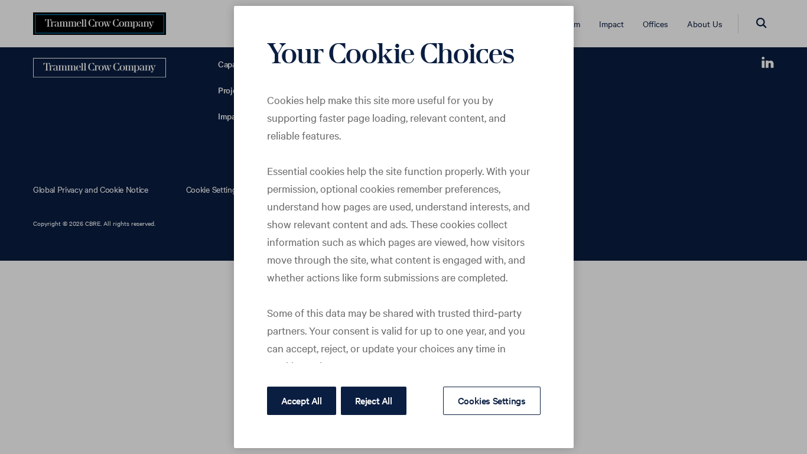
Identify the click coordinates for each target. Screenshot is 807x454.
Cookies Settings (492, 400)
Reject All (373, 400)
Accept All (301, 400)
